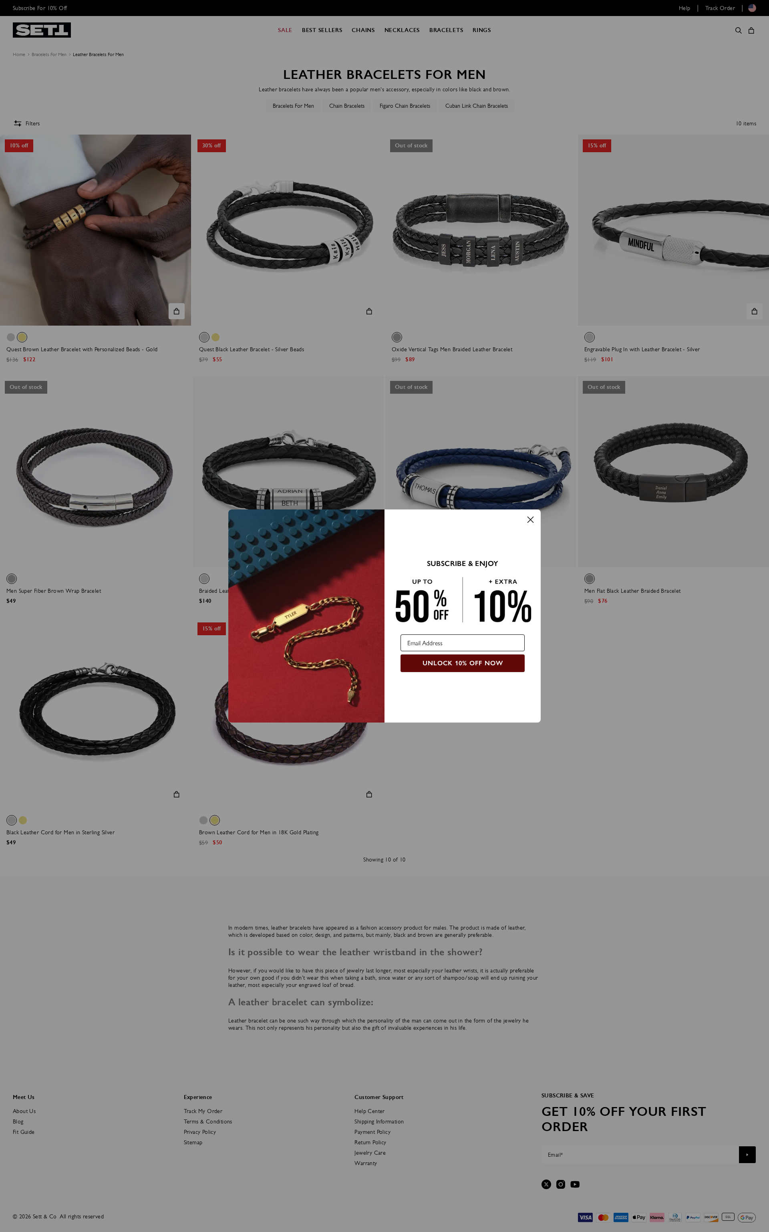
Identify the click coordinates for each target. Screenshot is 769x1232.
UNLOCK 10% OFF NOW (463, 663)
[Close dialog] (530, 520)
